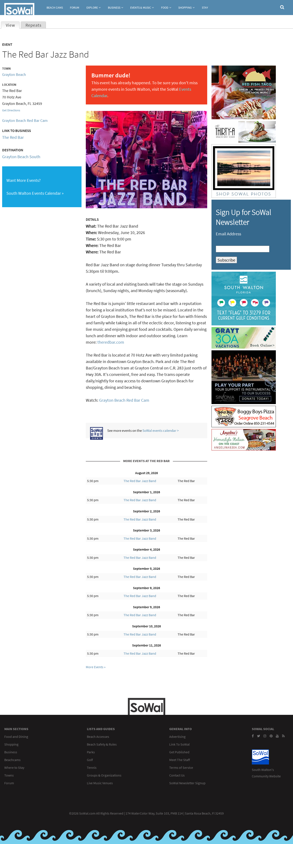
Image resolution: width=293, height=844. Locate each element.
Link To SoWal (179, 744)
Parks (91, 752)
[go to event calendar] (96, 438)
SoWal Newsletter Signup (187, 783)
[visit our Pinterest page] (271, 736)
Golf (90, 760)
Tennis (92, 767)
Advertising (177, 736)
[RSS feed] (283, 736)
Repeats (33, 25)
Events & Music (140, 7)
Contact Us (177, 775)
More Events (94, 667)
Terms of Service (181, 767)
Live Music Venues (100, 783)
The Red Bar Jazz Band (140, 481)
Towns (9, 775)
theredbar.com (110, 342)
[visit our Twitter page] (258, 736)
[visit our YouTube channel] (277, 736)
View (12, 25)
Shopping (185, 7)
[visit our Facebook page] (253, 736)
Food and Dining (16, 736)
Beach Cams (55, 7)
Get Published (179, 752)
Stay (205, 7)
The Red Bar (13, 137)
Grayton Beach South (21, 156)
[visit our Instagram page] (264, 736)
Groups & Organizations (104, 775)
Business (114, 7)
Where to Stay (14, 767)
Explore (92, 7)
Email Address (228, 233)
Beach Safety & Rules (102, 744)
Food (164, 7)
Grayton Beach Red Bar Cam (124, 400)
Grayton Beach (14, 74)
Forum (74, 7)
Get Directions (11, 110)
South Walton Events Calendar (33, 193)
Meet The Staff (179, 760)
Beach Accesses (98, 736)
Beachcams (12, 760)
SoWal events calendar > (160, 430)
